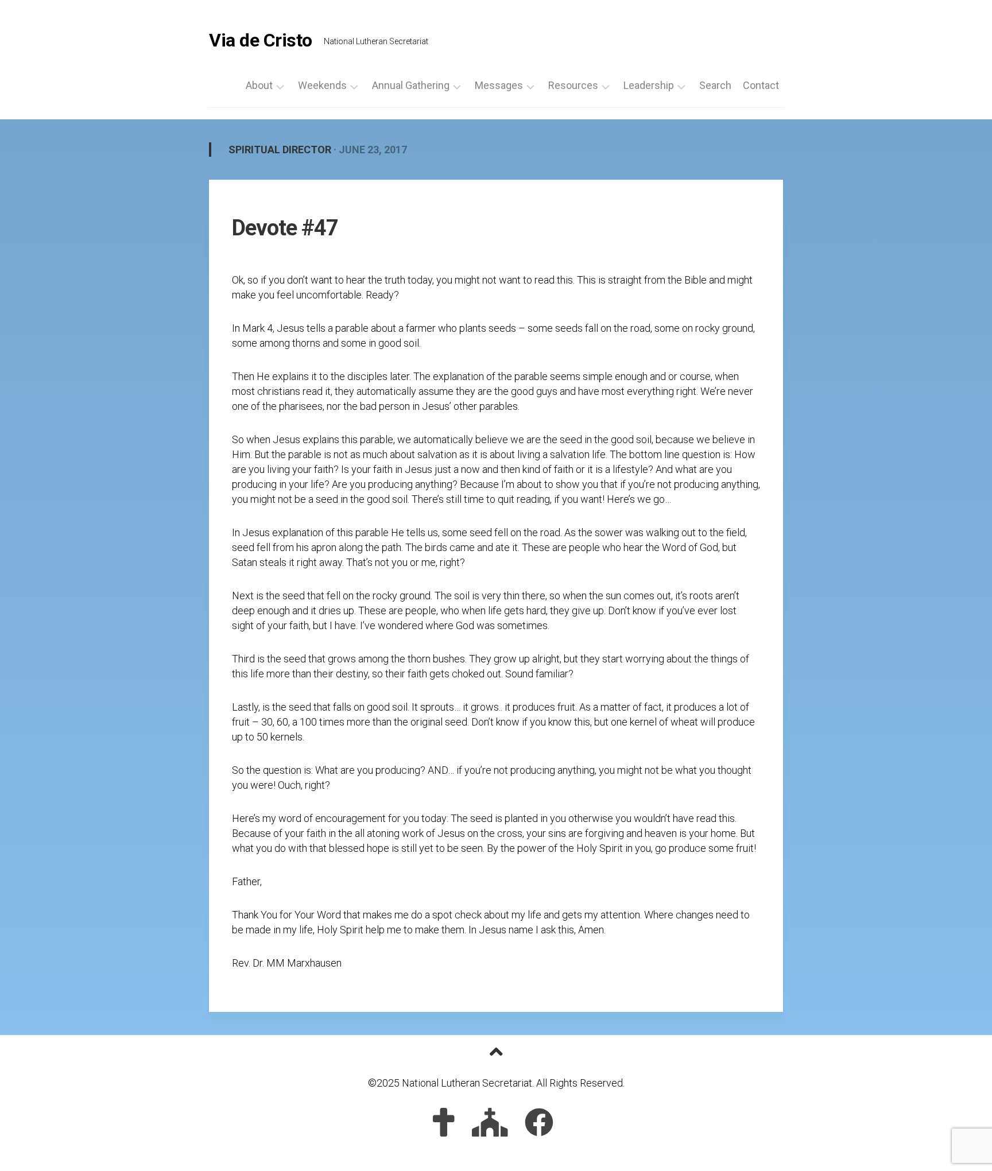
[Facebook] (539, 1122)
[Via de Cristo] (444, 1122)
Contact (761, 85)
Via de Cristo (260, 40)
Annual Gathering (411, 85)
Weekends (322, 85)
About (259, 85)
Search (715, 85)
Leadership (648, 85)
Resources (573, 85)
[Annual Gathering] (490, 1122)
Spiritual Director (279, 150)
